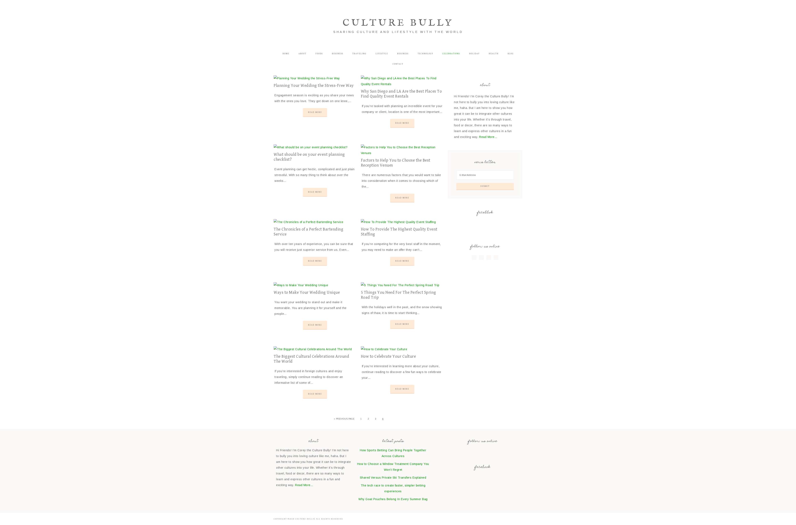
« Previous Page (344, 419)
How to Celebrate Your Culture (388, 356)
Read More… (488, 137)
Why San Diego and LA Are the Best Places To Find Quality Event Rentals (401, 94)
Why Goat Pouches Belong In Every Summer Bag (393, 499)
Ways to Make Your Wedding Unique (307, 292)
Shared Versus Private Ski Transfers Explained (393, 477)
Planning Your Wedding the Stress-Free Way (314, 85)
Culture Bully (398, 23)
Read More (315, 112)
